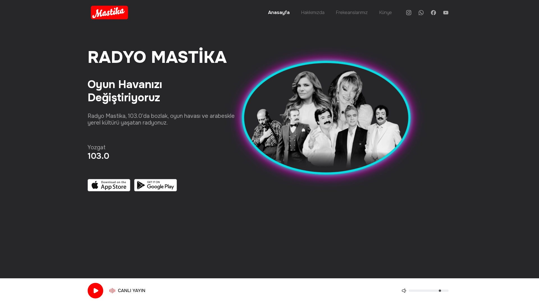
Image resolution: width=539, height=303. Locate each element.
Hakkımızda (313, 12)
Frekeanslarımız (352, 12)
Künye (385, 12)
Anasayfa (279, 12)
